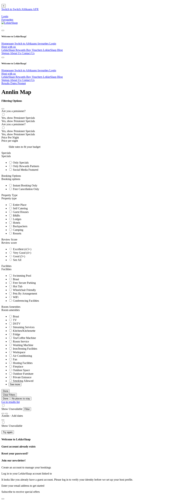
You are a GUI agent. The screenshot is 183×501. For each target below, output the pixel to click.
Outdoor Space (21, 370)
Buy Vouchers (34, 50)
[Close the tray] (2, 498)
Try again (8, 432)
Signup (5, 53)
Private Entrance (21, 377)
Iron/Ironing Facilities (24, 348)
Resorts (16, 233)
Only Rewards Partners (25, 166)
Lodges (16, 219)
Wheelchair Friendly (24, 289)
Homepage (7, 43)
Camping (17, 229)
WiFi (15, 297)
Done (5, 391)
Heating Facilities (22, 362)
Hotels (16, 222)
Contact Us (28, 53)
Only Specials (20, 162)
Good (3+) (18, 256)
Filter (27, 409)
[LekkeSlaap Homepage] (9, 22)
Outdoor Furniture (22, 373)
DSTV (16, 323)
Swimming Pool (21, 275)
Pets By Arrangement (24, 293)
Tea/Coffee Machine (24, 337)
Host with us (8, 46)
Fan (14, 359)
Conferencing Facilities (25, 300)
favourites (43, 43)
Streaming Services (23, 327)
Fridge (16, 334)
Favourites (7, 19)
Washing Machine (22, 345)
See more (15, 384)
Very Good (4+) (21, 252)
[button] (91, 26)
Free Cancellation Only (25, 189)
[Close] (2, 108)
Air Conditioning (22, 355)
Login (52, 43)
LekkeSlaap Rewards (13, 50)
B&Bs (16, 215)
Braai (15, 279)
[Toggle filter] (2, 419)
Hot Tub (17, 286)
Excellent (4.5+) (21, 249)
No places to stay (21, 398)
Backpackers (19, 226)
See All (16, 259)
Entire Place (19, 204)
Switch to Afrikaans (26, 43)
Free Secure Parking (24, 282)
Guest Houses (20, 211)
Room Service (20, 341)
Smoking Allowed (22, 380)
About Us (16, 53)
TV (14, 320)
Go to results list (10, 401)
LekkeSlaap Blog (53, 50)
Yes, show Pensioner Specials (18, 117)
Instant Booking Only (24, 185)
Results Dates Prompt (13, 83)
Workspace (18, 352)
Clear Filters (9, 394)
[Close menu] (2, 30)
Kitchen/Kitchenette (23, 330)
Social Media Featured (25, 169)
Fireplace (17, 366)
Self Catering (20, 208)
